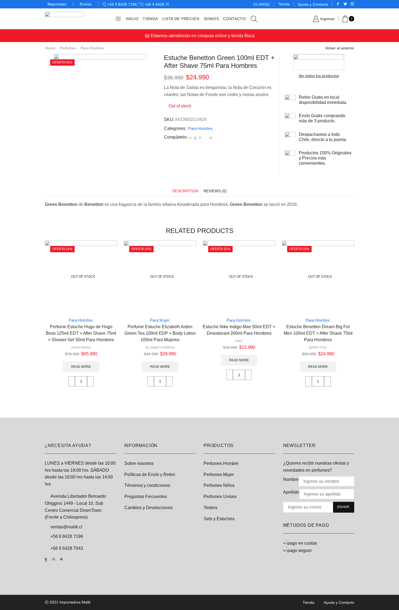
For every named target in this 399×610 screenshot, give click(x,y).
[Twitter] (345, 4)
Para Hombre (92, 48)
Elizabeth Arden (160, 347)
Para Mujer (159, 320)
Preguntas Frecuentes (145, 496)
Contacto (234, 19)
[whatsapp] (210, 137)
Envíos (85, 4)
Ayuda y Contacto (313, 4)
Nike (239, 341)
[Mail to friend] (205, 137)
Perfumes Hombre (221, 463)
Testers (210, 507)
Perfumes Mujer (219, 474)
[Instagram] (352, 4)
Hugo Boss (81, 347)
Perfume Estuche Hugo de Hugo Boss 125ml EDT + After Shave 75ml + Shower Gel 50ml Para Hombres (81, 333)
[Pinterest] (200, 137)
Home (50, 48)
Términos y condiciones (147, 485)
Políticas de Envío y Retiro (149, 474)
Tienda (284, 4)
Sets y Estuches (219, 518)
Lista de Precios (180, 19)
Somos (211, 19)
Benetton (318, 347)
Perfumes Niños (219, 485)
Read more (81, 367)
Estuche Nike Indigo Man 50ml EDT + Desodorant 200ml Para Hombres (239, 330)
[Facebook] (338, 4)
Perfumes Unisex (220, 496)
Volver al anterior (339, 48)
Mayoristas (56, 4)
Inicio (132, 19)
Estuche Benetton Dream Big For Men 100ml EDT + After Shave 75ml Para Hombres (318, 333)
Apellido (291, 492)
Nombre (291, 479)
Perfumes (68, 48)
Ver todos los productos (319, 76)
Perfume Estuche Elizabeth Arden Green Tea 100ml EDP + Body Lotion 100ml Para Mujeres (160, 333)
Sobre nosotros (139, 463)
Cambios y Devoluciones (148, 507)
